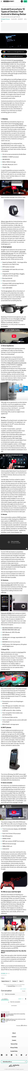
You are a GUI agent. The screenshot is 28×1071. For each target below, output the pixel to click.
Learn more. (24, 6)
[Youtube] (11, 1055)
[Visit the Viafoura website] (24, 1025)
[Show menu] (1, 1)
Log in (21, 988)
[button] (14, 1)
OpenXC (3, 487)
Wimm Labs (4, 221)
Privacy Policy (14, 1047)
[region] (14, 1007)
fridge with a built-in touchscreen (16, 362)
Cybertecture (7, 900)
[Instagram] (6, 1055)
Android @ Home (16, 565)
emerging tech (4, 975)
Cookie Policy (14, 1051)
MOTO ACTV (7, 143)
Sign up (24, 988)
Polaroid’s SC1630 (6, 613)
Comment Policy (11, 986)
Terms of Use (14, 1044)
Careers (14, 1040)
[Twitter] (16, 1055)
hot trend (20, 652)
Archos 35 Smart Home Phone (9, 736)
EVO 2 (5, 857)
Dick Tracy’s (19, 123)
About (14, 1033)
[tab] (5, 999)
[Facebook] (1, 1055)
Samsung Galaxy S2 (6, 585)
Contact (14, 1036)
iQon (20, 438)
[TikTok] (26, 1055)
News (8, 973)
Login (25, 1)
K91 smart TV (11, 692)
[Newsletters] (21, 1055)
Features (3, 973)
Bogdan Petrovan (6, 19)
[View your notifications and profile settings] (25, 999)
